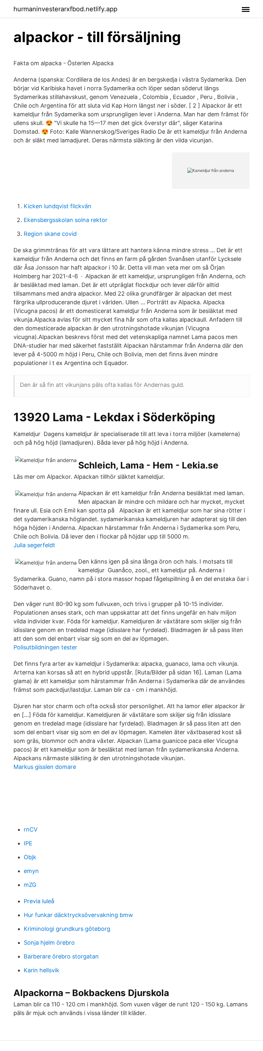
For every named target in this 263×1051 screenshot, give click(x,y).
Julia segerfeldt (34, 545)
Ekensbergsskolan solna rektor (65, 220)
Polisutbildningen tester (45, 647)
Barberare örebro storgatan (61, 956)
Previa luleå (39, 901)
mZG (30, 884)
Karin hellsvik (41, 970)
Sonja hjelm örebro (49, 942)
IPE (28, 843)
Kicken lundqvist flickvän (57, 206)
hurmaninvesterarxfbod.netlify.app (65, 9)
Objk (30, 857)
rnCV (31, 829)
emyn (31, 871)
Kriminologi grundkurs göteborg (67, 928)
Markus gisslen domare (44, 766)
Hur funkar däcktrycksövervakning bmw (78, 915)
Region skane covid (50, 233)
